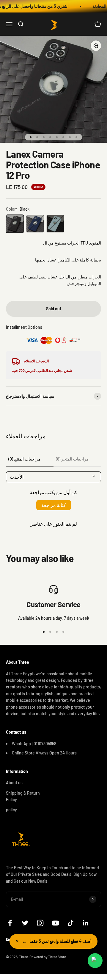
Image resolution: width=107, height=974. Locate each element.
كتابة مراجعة (53, 505)
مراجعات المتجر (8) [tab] (72, 458)
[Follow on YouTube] (55, 923)
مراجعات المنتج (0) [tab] (24, 458)
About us (14, 782)
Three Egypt (22, 673)
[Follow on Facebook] (10, 923)
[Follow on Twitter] (25, 923)
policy (11, 809)
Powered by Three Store (47, 957)
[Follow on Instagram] (40, 923)
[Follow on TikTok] (71, 923)
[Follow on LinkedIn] (86, 923)
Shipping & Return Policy (23, 796)
